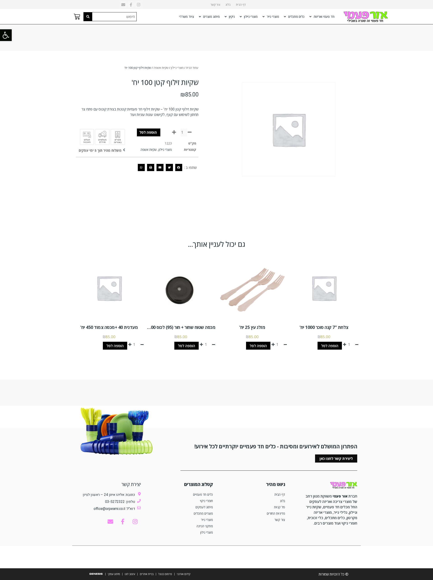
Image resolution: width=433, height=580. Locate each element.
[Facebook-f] (131, 4)
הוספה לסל (148, 132)
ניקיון (232, 16)
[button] (6, 35)
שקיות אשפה (161, 68)
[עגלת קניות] (76, 17)
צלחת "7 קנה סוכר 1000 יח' (323, 327)
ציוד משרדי (186, 16)
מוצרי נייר (273, 16)
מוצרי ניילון (251, 16)
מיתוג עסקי (114, 574)
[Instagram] (138, 4)
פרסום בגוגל (165, 574)
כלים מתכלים (296, 16)
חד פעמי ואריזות (324, 16)
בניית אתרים (147, 574)
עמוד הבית (192, 68)
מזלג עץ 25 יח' (252, 327)
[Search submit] (88, 16)
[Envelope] (123, 4)
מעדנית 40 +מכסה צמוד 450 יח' (109, 327)
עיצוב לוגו (130, 574)
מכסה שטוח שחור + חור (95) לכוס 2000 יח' (178, 327)
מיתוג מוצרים (211, 16)
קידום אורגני (183, 574)
